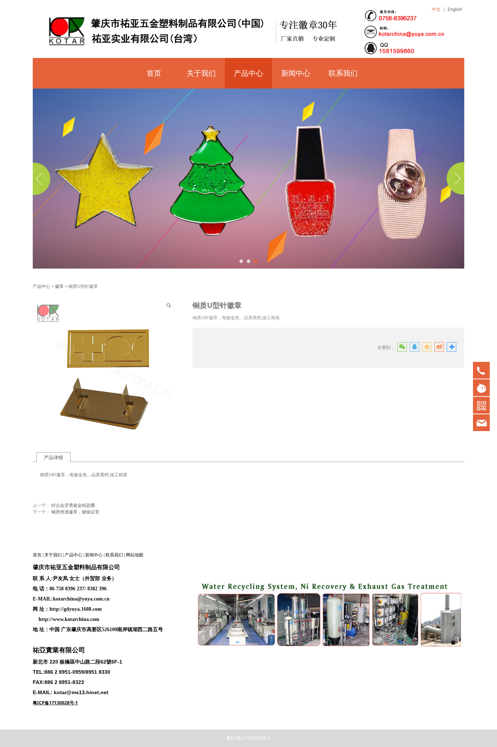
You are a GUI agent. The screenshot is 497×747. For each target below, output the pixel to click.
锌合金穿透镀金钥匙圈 (73, 505)
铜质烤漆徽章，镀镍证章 (75, 512)
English (455, 9)
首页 (154, 73)
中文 (436, 9)
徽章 (59, 286)
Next (454, 178)
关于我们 (201, 73)
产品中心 (248, 73)
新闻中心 (295, 73)
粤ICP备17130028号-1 (248, 738)
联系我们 (343, 73)
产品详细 (53, 457)
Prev (42, 178)
